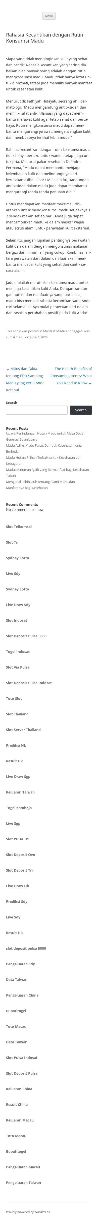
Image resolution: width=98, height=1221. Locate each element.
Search (11, 402)
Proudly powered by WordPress (28, 1212)
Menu (49, 16)
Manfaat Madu (54, 331)
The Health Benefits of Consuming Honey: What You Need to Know (71, 375)
